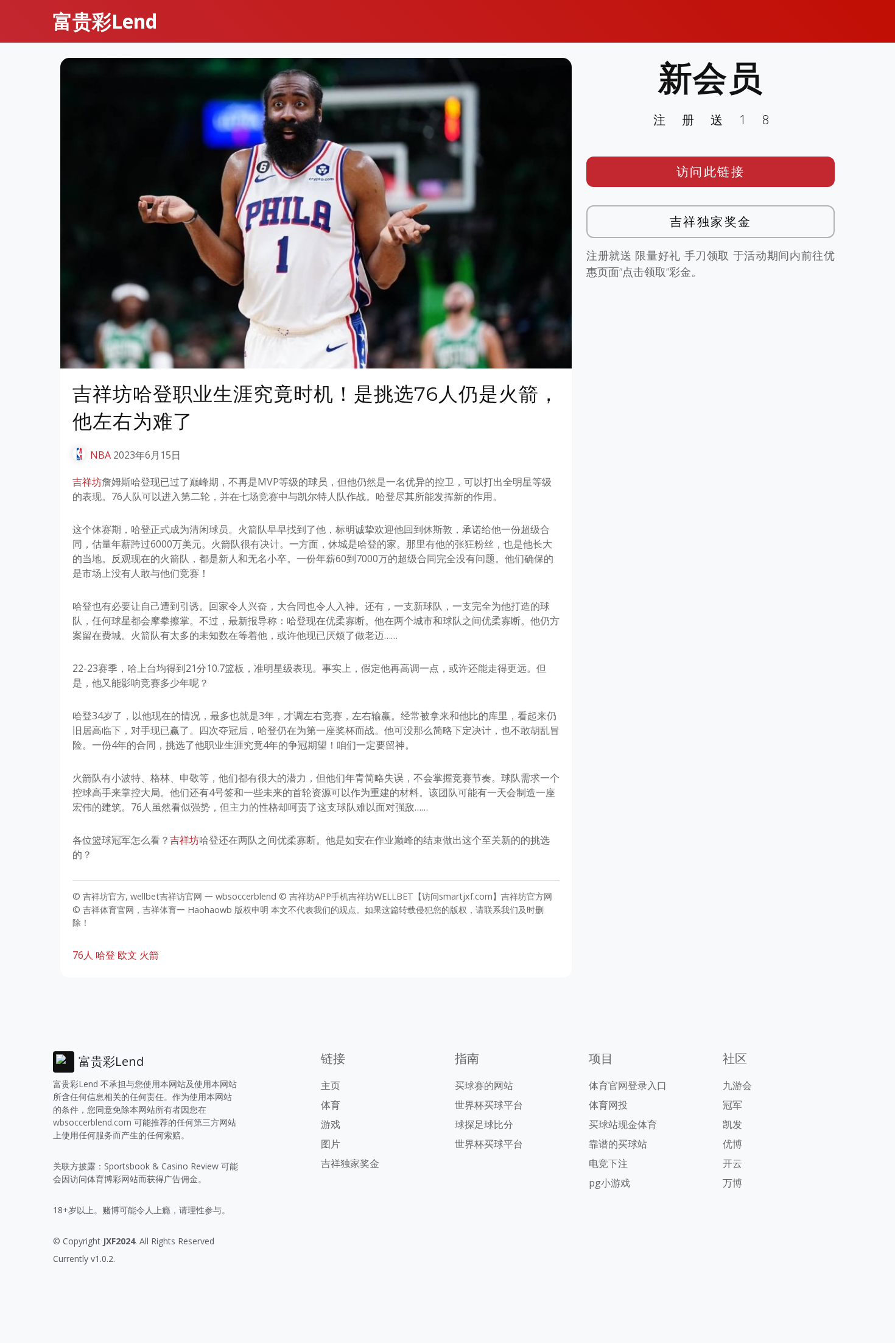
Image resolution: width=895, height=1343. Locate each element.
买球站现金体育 (623, 1124)
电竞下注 (608, 1163)
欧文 (127, 955)
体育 (330, 1105)
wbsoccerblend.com (92, 1122)
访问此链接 (710, 171)
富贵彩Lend (105, 21)
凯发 (732, 1124)
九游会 (737, 1085)
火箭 (149, 955)
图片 (330, 1144)
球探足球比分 (484, 1124)
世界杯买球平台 (489, 1105)
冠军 (732, 1105)
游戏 (330, 1124)
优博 (732, 1144)
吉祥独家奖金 (711, 221)
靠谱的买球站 (618, 1144)
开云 (732, 1163)
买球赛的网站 (484, 1085)
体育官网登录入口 (628, 1085)
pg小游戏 (609, 1183)
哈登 (105, 955)
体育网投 (608, 1105)
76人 (82, 955)
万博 (732, 1183)
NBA (100, 455)
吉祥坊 (87, 481)
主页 (330, 1085)
